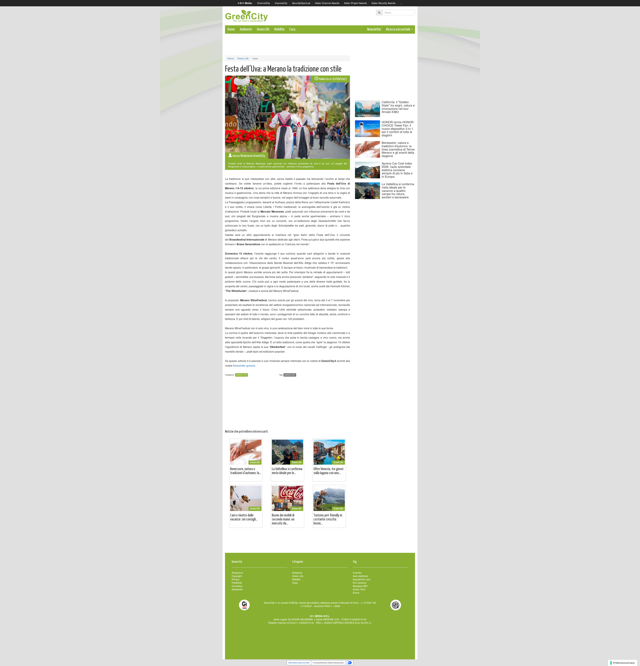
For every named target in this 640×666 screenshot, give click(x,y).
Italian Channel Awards (327, 3)
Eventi (356, 592)
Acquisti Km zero (361, 579)
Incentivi (357, 572)
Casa (292, 29)
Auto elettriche (360, 576)
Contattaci (237, 586)
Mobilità (279, 29)
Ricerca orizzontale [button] (398, 29)
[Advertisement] (320, 541)
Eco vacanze (359, 582)
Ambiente (246, 29)
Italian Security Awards (384, 3)
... (401, 3)
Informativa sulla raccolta (298, 663)
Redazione (237, 572)
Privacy (235, 579)
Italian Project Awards (355, 3)
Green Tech (359, 589)
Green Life (263, 29)
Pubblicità (237, 582)
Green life (289, 375)
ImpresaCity (281, 3)
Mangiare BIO (360, 586)
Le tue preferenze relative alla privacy (328, 663)
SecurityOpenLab (301, 3)
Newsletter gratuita (244, 365)
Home (231, 29)
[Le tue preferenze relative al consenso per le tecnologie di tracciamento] (622, 663)
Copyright (237, 576)
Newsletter (374, 29)
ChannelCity (263, 3)
